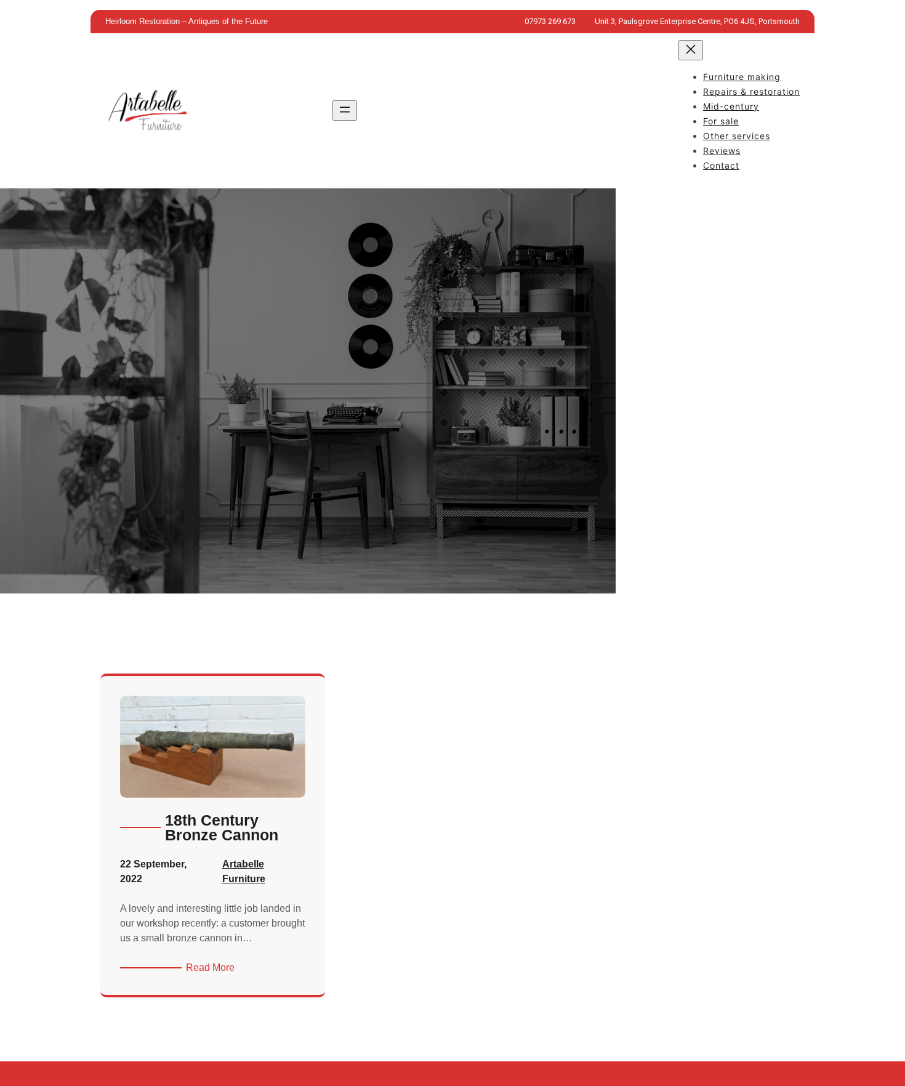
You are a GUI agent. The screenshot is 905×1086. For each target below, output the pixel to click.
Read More (212, 968)
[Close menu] (690, 50)
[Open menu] (344, 110)
